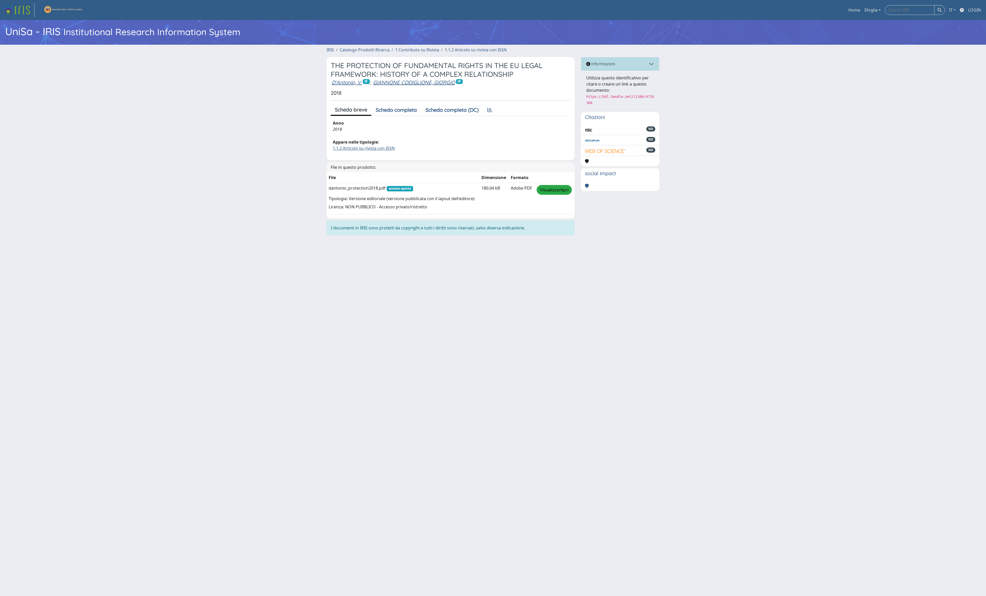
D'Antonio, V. (347, 82)
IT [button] (951, 10)
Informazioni (602, 63)
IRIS (330, 50)
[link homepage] (18, 10)
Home (854, 10)
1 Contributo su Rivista (417, 50)
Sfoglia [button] (871, 10)
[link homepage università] (63, 10)
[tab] (490, 110)
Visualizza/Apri (554, 190)
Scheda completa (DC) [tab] (452, 110)
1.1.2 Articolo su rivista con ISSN (476, 50)
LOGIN (974, 10)
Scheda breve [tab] (351, 109)
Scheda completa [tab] (396, 110)
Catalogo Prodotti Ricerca (365, 50)
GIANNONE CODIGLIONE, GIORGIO (414, 82)
